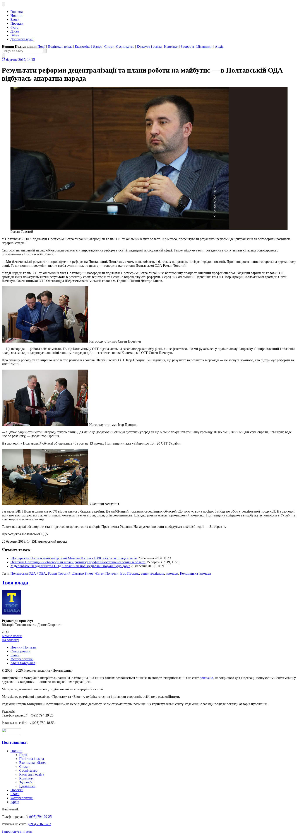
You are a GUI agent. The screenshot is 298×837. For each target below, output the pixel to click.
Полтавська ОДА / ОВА (28, 573)
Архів (219, 46)
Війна (14, 35)
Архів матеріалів (22, 663)
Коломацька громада (195, 573)
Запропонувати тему (17, 831)
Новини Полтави (23, 647)
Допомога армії (21, 39)
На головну (10, 640)
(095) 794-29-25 (40, 816)
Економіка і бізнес (88, 46)
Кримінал (171, 46)
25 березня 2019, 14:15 (18, 59)
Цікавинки (204, 46)
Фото (14, 27)
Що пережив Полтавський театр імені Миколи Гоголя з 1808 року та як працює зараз (73, 558)
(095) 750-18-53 (39, 824)
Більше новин (12, 636)
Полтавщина (14, 742)
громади (172, 573)
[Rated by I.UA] (11, 734)
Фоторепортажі (21, 659)
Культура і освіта (149, 46)
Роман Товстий (59, 573)
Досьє (14, 31)
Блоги (14, 19)
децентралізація (152, 573)
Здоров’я (187, 46)
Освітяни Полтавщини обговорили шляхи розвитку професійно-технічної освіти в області (78, 562)
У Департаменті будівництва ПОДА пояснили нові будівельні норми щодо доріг (70, 566)
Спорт (109, 46)
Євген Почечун (106, 573)
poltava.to (206, 678)
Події (41, 46)
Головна (16, 12)
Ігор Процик (129, 573)
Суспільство (125, 46)
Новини (16, 15)
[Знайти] (44, 51)
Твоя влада (15, 583)
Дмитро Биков (83, 573)
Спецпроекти (20, 651)
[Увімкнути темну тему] (3, 4)
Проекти (16, 23)
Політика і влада (60, 46)
